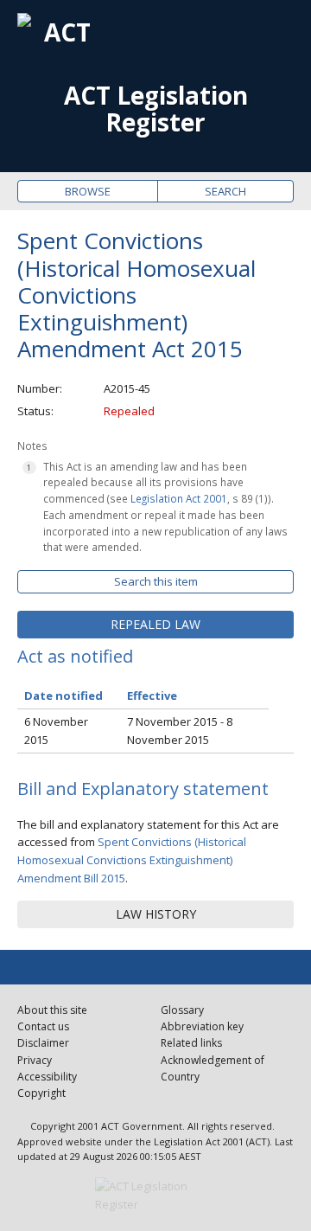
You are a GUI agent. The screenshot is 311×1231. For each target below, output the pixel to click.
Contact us (43, 1026)
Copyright (41, 1093)
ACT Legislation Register (156, 109)
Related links (191, 1042)
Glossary (182, 1010)
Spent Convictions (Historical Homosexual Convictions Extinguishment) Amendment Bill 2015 (131, 860)
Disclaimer (43, 1042)
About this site (52, 1010)
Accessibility (47, 1076)
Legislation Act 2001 (178, 498)
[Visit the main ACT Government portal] (155, 1195)
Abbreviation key (202, 1026)
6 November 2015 (56, 730)
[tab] (155, 624)
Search (225, 191)
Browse (88, 191)
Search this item (156, 581)
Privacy (34, 1060)
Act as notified (75, 656)
